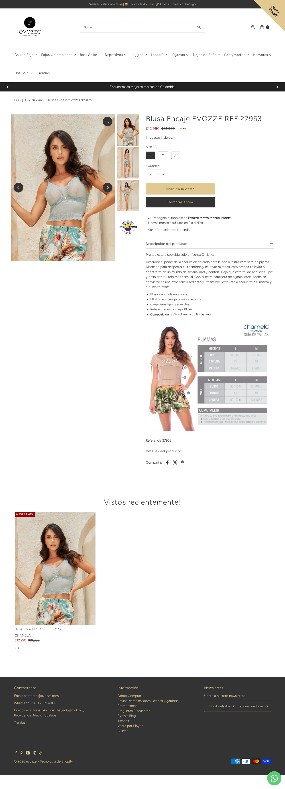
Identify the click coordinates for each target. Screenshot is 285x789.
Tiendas (43, 73)
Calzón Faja (24, 55)
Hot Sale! (22, 73)
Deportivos (114, 55)
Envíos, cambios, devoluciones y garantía (148, 701)
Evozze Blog (127, 716)
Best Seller (88, 55)
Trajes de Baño (205, 55)
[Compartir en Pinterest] (182, 462)
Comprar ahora (180, 202)
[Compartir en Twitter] (175, 462)
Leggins (136, 55)
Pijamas (178, 55)
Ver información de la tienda (169, 230)
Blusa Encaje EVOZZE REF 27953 (39, 629)
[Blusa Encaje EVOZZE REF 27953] (55, 568)
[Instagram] (34, 753)
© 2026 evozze (25, 761)
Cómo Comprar (129, 696)
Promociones (127, 706)
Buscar (123, 731)
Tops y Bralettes (34, 100)
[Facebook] (16, 753)
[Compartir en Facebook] (167, 462)
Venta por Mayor (130, 726)
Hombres (260, 55)
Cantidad (153, 166)
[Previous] (7, 87)
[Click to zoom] (107, 121)
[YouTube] (28, 753)
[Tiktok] (40, 753)
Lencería (158, 55)
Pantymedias (234, 55)
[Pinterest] (21, 753)
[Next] (277, 87)
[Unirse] (265, 706)
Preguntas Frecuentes (134, 711)
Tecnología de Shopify (56, 761)
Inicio (17, 100)
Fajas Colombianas (56, 55)
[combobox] (142, 27)
